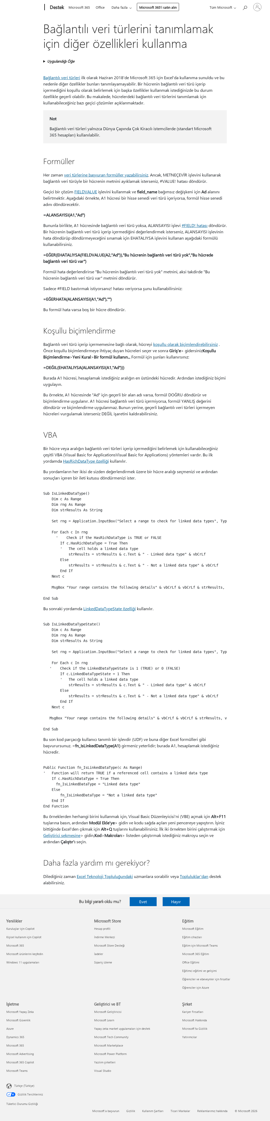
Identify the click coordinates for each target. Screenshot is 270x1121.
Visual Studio (102, 1071)
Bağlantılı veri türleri (61, 77)
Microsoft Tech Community (111, 1037)
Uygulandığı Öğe (60, 61)
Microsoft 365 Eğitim (195, 954)
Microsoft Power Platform (110, 1054)
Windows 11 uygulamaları (22, 962)
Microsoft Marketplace (108, 1045)
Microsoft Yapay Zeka (20, 1012)
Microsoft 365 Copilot (20, 1062)
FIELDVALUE (85, 191)
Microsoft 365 (79, 7)
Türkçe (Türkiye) (24, 1086)
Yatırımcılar (189, 1037)
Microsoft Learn (104, 1020)
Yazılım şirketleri (104, 1062)
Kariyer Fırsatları (192, 1012)
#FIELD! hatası (195, 225)
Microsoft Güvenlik (18, 1020)
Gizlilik (130, 1111)
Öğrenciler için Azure (195, 987)
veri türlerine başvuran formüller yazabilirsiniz (106, 175)
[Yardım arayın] (244, 7)
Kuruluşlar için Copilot (20, 929)
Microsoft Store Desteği (109, 945)
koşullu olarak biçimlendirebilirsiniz (185, 344)
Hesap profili (102, 929)
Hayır (176, 901)
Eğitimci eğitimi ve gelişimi (199, 971)
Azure (10, 1029)
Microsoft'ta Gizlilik (194, 1029)
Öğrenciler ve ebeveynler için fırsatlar (206, 979)
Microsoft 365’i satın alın (158, 7)
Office (100, 7)
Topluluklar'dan (194, 876)
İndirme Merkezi (104, 937)
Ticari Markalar (180, 1111)
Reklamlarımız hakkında (212, 1111)
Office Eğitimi (190, 962)
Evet (143, 901)
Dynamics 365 (15, 1037)
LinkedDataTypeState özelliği (109, 608)
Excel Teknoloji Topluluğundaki (105, 876)
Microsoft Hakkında (194, 1020)
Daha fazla (120, 7)
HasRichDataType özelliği (86, 461)
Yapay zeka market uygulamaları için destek (122, 1029)
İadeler (98, 954)
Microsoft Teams (17, 1071)
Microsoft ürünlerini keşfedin (24, 954)
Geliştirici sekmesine (61, 835)
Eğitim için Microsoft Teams (200, 945)
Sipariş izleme (103, 962)
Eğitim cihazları (192, 937)
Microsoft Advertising (20, 1054)
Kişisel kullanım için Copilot (23, 937)
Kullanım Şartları (152, 1111)
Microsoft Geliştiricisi (108, 1012)
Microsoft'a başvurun (105, 1111)
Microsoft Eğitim (192, 929)
